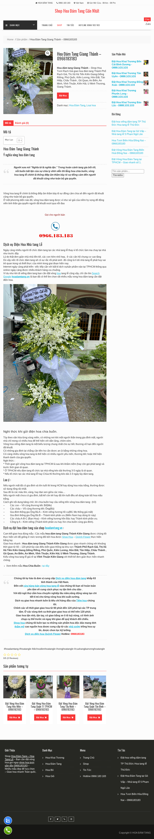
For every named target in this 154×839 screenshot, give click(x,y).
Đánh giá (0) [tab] (22, 123)
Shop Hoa (67, 537)
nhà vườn (74, 626)
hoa (59, 273)
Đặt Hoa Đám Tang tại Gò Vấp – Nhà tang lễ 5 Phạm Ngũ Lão (135, 782)
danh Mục (15, 25)
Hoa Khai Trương (54, 757)
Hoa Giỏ (49, 776)
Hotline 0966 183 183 (89, 25)
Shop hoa (19, 623)
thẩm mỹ (19, 626)
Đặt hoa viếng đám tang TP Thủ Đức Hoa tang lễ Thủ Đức (134, 763)
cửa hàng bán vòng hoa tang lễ (41, 586)
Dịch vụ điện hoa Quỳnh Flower (43, 634)
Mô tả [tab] (8, 123)
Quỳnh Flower (83, 537)
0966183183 (21, 765)
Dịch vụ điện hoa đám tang (71, 578)
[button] (47, 53)
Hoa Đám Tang (77, 105)
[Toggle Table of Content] (18, 140)
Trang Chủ (47, 25)
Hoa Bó (49, 770)
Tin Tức (70, 25)
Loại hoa (91, 105)
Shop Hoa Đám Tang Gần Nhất (77, 11)
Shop (59, 25)
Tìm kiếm (118, 175)
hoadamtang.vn (53, 527)
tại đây (45, 566)
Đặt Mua (63, 95)
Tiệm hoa (81, 600)
